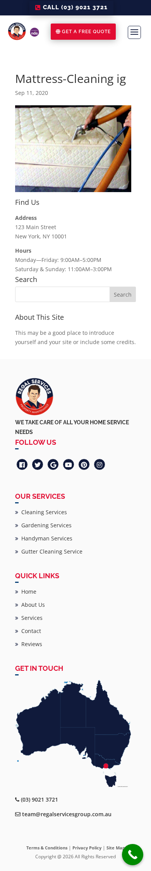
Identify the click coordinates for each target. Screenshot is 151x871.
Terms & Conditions (46, 848)
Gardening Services (45, 525)
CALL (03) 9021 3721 (75, 7)
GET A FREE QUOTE (86, 31)
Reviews (30, 644)
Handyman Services (45, 538)
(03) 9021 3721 (39, 799)
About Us (31, 604)
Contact (29, 631)
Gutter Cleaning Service (50, 551)
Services (30, 617)
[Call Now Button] (132, 854)
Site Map (115, 848)
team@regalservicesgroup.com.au (67, 814)
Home (27, 591)
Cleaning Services (42, 512)
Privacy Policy (86, 848)
